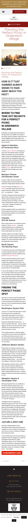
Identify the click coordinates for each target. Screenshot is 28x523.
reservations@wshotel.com (14, 498)
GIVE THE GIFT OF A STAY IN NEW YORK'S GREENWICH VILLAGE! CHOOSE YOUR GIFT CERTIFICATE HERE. (14, 4)
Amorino (8, 167)
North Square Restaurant (11, 255)
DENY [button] (14, 520)
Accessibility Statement (14, 500)
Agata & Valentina (11, 151)
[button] (3, 12)
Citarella (13, 225)
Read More (16, 517)
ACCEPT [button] (24, 517)
